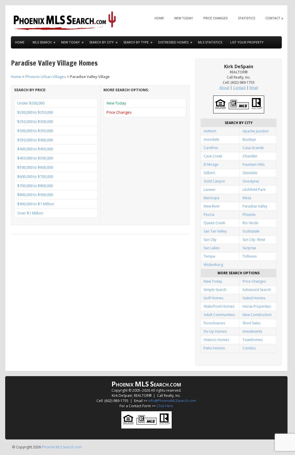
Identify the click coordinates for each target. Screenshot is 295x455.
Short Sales (251, 323)
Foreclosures (214, 323)
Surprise (249, 247)
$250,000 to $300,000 (35, 121)
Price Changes (215, 18)
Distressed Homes (173, 42)
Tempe (209, 256)
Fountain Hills (253, 164)
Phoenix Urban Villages (45, 76)
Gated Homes (254, 298)
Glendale (250, 172)
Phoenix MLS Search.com (62, 447)
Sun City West (254, 239)
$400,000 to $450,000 (35, 148)
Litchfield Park (254, 189)
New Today (183, 18)
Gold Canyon (214, 181)
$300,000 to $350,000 (35, 130)
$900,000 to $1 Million (35, 203)
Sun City (210, 239)
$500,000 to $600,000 (35, 167)
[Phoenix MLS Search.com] (65, 20)
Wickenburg (213, 264)
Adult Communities (219, 314)
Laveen (209, 189)
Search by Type (136, 42)
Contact (272, 18)
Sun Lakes (212, 247)
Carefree (211, 147)
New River (212, 206)
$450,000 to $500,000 (35, 158)
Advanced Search (257, 289)
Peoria (209, 214)
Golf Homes (213, 298)
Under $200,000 (30, 103)
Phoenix (249, 214)
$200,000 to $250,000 (35, 112)
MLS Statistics (210, 42)
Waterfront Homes (219, 306)
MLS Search (42, 42)
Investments (252, 331)
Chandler (250, 156)
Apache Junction (256, 131)
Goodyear (251, 181)
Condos (249, 348)
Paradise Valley (255, 206)
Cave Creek (213, 156)
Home (159, 18)
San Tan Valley (215, 231)
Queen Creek (214, 222)
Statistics (246, 18)
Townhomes (253, 339)
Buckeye (249, 139)
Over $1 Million (30, 213)
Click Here (165, 405)
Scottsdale (251, 231)
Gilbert (209, 172)
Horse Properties (257, 306)
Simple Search (215, 289)
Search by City (101, 42)
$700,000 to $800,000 (35, 185)
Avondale (211, 139)
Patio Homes (214, 348)
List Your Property (247, 42)
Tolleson (250, 256)
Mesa (247, 197)
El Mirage (211, 164)
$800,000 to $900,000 (35, 194)
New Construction (257, 314)
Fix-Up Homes (215, 331)
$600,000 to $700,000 (35, 176)
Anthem (210, 131)
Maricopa (211, 197)
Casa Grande (253, 147)
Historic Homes (216, 339)
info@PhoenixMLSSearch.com (172, 400)
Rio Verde (250, 222)
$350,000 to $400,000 (35, 139)
